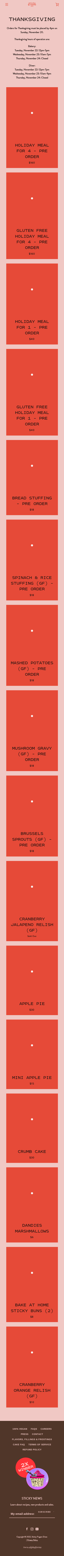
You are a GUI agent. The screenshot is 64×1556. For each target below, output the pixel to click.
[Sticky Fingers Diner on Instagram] (32, 1529)
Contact (37, 1434)
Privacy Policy (32, 1540)
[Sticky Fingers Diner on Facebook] (26, 1529)
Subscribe (44, 1512)
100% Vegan (20, 1429)
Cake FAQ (19, 1444)
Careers (46, 1429)
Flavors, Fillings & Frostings (32, 1439)
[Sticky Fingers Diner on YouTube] (37, 1529)
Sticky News (32, 1498)
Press (24, 1434)
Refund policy (32, 1449)
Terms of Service (39, 1444)
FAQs (34, 1429)
